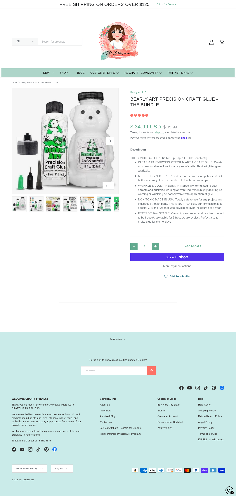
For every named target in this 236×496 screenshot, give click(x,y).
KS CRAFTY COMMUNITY (141, 72)
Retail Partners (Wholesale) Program (120, 433)
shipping (159, 132)
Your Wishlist (164, 428)
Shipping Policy (207, 410)
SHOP (64, 72)
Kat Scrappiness (26, 480)
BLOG (81, 72)
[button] (139, 115)
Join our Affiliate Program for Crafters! (121, 428)
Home (14, 82)
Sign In (161, 410)
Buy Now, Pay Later (168, 404)
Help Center (204, 404)
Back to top (116, 339)
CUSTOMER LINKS (102, 72)
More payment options (177, 266)
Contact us (106, 422)
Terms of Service (207, 433)
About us (105, 404)
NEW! (46, 72)
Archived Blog (108, 416)
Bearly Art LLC (138, 92)
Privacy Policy (206, 428)
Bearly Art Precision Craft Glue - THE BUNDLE (41, 82)
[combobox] (47, 41)
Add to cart (193, 246)
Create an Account (167, 416)
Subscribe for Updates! (170, 422)
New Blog (105, 410)
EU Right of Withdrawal (211, 439)
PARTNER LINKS (178, 72)
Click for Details (166, 4)
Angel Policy (205, 422)
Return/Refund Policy (210, 416)
